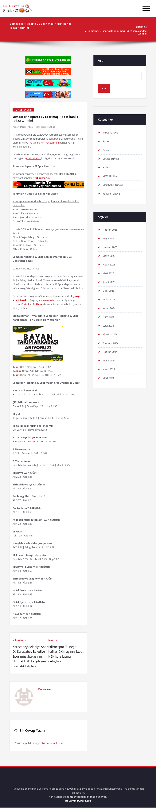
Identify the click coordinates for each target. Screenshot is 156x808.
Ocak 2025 (108, 290)
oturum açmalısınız (51, 743)
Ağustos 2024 (110, 334)
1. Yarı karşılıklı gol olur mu (29, 437)
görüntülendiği (34, 158)
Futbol (51, 126)
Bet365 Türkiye (111, 158)
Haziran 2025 (110, 247)
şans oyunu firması (49, 300)
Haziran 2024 (110, 351)
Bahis (106, 150)
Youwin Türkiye (111, 193)
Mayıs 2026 (109, 238)
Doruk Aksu (26, 126)
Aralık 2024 (109, 299)
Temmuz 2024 (110, 343)
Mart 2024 (108, 378)
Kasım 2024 (109, 308)
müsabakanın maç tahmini (44, 142)
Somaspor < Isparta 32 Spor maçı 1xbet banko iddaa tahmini (117, 32)
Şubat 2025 (109, 282)
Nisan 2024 (109, 369)
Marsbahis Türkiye (113, 185)
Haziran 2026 (110, 229)
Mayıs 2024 (109, 360)
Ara (100, 60)
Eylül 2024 (108, 325)
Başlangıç (141, 26)
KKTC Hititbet (110, 176)
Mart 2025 (108, 273)
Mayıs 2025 (109, 256)
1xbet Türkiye (110, 132)
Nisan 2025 (109, 264)
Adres (106, 141)
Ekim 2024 (108, 317)
